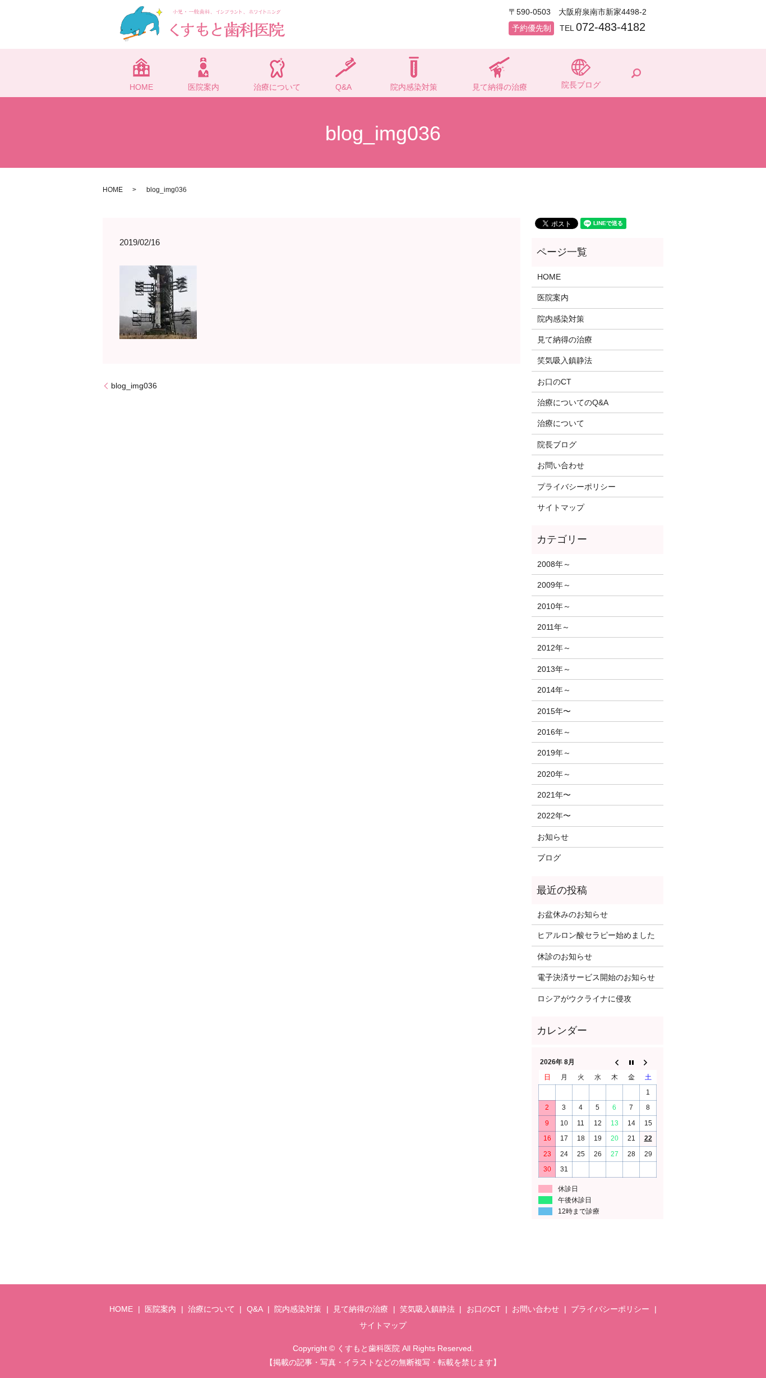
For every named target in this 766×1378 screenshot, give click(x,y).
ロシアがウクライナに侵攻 (584, 998)
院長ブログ (581, 84)
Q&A (343, 87)
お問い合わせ (560, 465)
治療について (277, 87)
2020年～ (554, 774)
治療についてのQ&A (572, 402)
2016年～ (554, 731)
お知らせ (553, 836)
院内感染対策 (413, 87)
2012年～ (554, 647)
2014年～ (554, 689)
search (635, 73)
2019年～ (554, 752)
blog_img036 (134, 385)
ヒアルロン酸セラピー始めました (596, 935)
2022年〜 (554, 815)
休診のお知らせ (564, 956)
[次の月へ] (648, 1062)
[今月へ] (631, 1062)
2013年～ (554, 669)
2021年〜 (554, 794)
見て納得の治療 (499, 87)
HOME (141, 87)
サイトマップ (560, 507)
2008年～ (554, 564)
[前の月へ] (614, 1062)
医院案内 (203, 87)
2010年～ (554, 606)
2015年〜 (554, 711)
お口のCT (554, 381)
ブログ (549, 857)
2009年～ (554, 584)
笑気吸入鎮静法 (564, 360)
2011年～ (553, 626)
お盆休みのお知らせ (572, 914)
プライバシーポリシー (576, 486)
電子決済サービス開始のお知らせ (596, 977)
